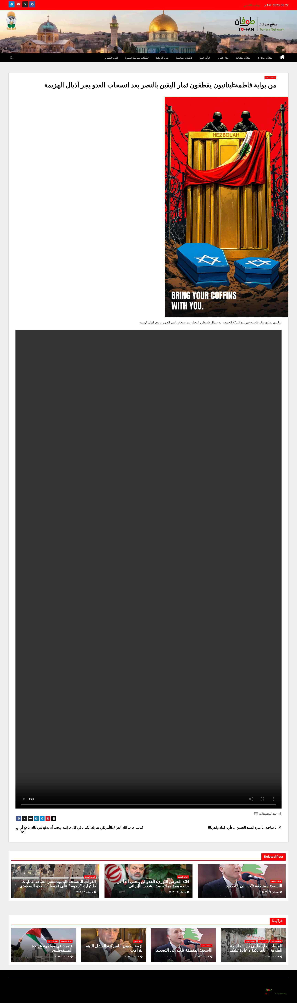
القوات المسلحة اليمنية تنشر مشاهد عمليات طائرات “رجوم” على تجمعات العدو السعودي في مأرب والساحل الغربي (58, 886)
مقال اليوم (223, 57)
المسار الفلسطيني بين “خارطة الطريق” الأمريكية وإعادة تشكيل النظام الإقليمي (254, 950)
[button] (11, 57)
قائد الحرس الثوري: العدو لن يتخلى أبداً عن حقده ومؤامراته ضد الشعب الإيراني (153, 883)
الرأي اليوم (205, 57)
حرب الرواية (162, 57)
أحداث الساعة (270, 78)
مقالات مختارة (265, 57)
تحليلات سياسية (184, 57)
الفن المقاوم (111, 57)
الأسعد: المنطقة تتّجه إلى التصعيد (254, 885)
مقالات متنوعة (243, 57)
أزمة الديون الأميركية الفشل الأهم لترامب (113, 948)
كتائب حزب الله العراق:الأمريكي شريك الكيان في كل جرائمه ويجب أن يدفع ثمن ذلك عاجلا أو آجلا (81, 829)
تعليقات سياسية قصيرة (136, 57)
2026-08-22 (271, 956)
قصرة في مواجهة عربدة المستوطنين (52, 948)
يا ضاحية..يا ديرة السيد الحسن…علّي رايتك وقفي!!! (242, 827)
